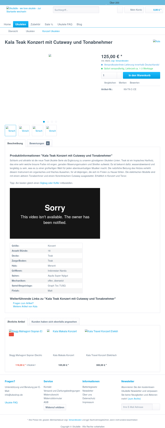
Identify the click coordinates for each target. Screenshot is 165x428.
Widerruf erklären (54, 407)
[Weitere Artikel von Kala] (156, 45)
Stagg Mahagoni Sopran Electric (25, 355)
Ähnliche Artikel (16, 321)
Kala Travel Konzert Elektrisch (101, 355)
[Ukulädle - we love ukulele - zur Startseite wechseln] (24, 12)
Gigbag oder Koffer (49, 182)
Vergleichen (109, 82)
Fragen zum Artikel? (23, 303)
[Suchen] (96, 10)
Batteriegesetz (89, 386)
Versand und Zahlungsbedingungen (62, 390)
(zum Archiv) (134, 398)
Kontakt (47, 386)
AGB (46, 402)
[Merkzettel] (120, 10)
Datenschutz (88, 398)
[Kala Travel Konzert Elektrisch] (101, 340)
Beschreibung (15, 143)
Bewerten (134, 82)
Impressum (88, 402)
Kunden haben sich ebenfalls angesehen (54, 321)
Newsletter (87, 390)
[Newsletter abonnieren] (156, 407)
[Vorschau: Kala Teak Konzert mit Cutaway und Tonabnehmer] (10, 130)
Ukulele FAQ (11, 402)
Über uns (87, 394)
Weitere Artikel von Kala (24, 306)
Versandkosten (75, 419)
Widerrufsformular (53, 398)
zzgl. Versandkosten (120, 60)
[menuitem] (76, 10)
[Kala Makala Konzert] (63, 340)
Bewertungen (39, 143)
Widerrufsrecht (51, 394)
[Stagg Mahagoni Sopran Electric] (25, 340)
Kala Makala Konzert (63, 355)
